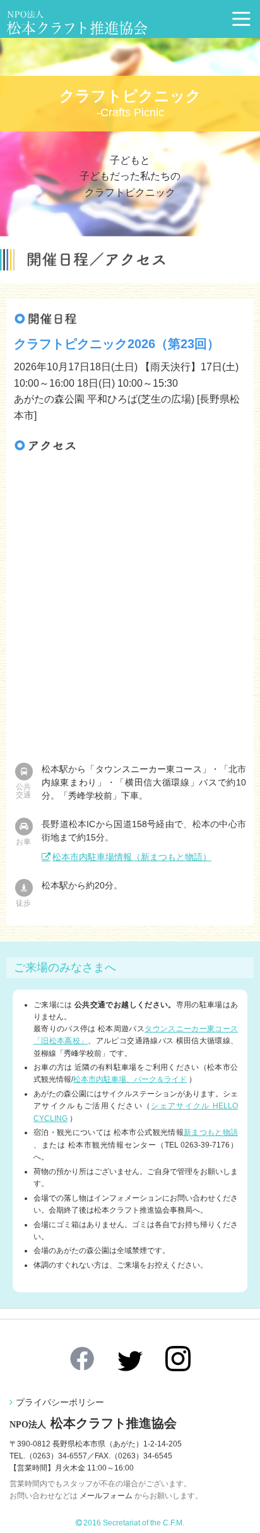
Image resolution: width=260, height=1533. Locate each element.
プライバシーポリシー (60, 1402)
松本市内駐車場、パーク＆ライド (130, 1079)
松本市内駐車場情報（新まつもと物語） (131, 857)
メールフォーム (106, 1495)
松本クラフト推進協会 (93, 1423)
